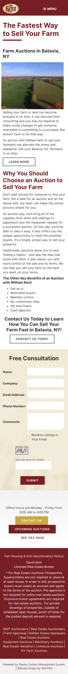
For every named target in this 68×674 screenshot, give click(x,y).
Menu (51, 9)
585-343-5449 (32, 538)
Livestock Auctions (49, 646)
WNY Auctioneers (15, 629)
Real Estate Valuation (18, 646)
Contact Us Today (32, 339)
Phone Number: (14, 406)
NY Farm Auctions (34, 651)
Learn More (19, 162)
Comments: (11, 422)
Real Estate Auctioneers (48, 629)
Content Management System (46, 664)
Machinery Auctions (49, 642)
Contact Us (31, 520)
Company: (10, 383)
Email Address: (14, 395)
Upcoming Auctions (32, 529)
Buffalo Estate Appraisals (47, 633)
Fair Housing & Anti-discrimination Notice (34, 556)
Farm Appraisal (15, 633)
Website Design (26, 668)
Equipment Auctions (17, 642)
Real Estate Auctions (35, 637)
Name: (7, 372)
